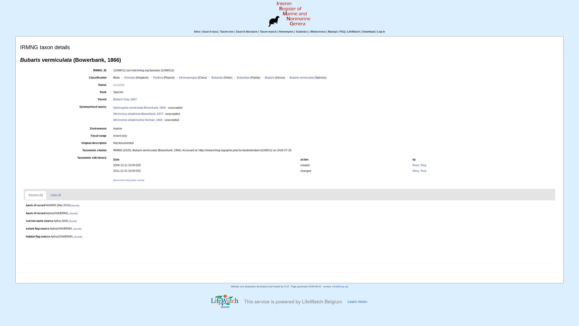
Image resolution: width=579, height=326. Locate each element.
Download (368, 31)
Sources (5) (35, 195)
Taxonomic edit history (92, 157)
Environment (98, 128)
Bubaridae (243, 77)
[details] (75, 205)
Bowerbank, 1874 (138, 113)
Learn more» (358, 301)
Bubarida (217, 77)
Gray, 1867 (125, 99)
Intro (197, 31)
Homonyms (286, 31)
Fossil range (99, 135)
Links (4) (55, 195)
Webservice (318, 31)
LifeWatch (353, 31)
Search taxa (210, 31)
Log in (381, 31)
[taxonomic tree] (122, 180)
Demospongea (188, 77)
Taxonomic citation (94, 150)
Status (102, 84)
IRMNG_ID (100, 70)
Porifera (158, 77)
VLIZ (286, 286)
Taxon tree (227, 31)
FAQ (342, 31)
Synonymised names (93, 106)
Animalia (129, 77)
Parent (102, 99)
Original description (94, 143)
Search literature (247, 31)
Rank (103, 92)
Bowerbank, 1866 (139, 107)
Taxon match (268, 31)
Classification (98, 77)
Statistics (302, 31)
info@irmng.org (340, 286)
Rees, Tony (419, 165)
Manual (332, 31)
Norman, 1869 (137, 120)
